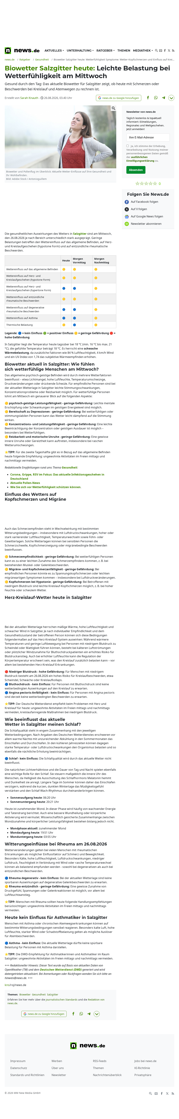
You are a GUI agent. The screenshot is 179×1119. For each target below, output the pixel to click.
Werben (57, 1061)
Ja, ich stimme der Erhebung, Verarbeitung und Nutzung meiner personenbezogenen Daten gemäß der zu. (147, 153)
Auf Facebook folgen (144, 202)
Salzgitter (52, 994)
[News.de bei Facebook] (165, 50)
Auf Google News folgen (146, 216)
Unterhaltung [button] (79, 50)
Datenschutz (18, 1068)
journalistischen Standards (61, 999)
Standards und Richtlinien (27, 1075)
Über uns (58, 1068)
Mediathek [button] (142, 50)
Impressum (18, 1061)
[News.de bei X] (169, 50)
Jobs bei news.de (145, 1061)
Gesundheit (39, 994)
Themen (123, 50)
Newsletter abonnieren (146, 224)
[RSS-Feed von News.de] (173, 50)
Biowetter (25, 994)
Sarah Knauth (29, 98)
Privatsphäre (142, 1075)
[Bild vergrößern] (113, 108)
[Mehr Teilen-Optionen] (171, 98)
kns (7, 985)
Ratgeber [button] (104, 50)
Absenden (136, 170)
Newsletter (59, 1075)
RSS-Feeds (99, 1061)
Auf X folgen (138, 209)
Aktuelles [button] (54, 50)
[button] (118, 98)
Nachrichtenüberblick (107, 1075)
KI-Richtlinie (142, 1068)
